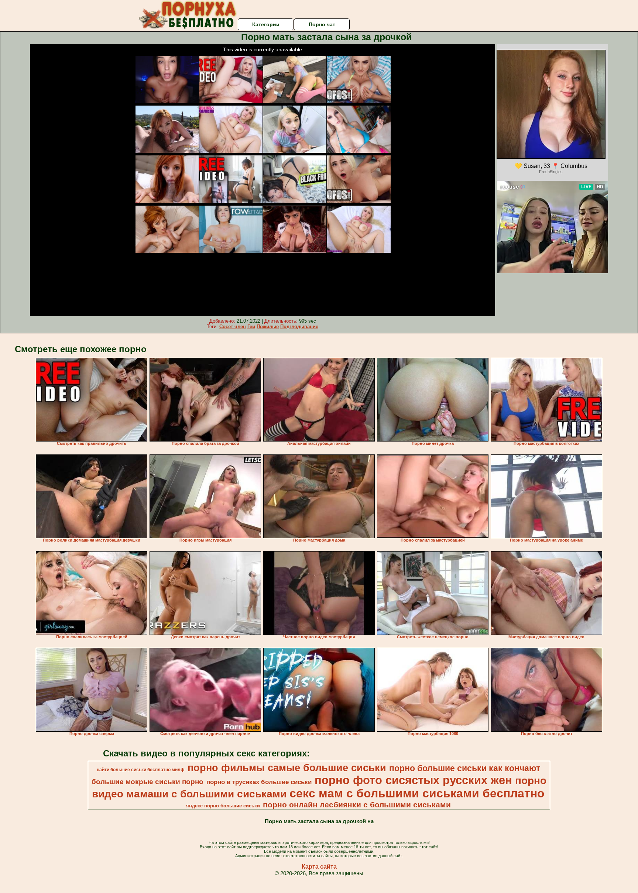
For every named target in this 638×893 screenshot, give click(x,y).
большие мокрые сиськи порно (147, 782)
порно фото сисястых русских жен (413, 780)
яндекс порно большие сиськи (223, 805)
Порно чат (322, 24)
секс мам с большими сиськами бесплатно (417, 793)
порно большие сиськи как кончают (464, 768)
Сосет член (232, 326)
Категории (265, 24)
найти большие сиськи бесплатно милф (141, 769)
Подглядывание (299, 326)
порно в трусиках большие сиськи (259, 782)
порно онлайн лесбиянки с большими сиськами (357, 804)
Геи (251, 326)
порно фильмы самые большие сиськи (287, 767)
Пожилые (268, 326)
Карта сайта (319, 866)
